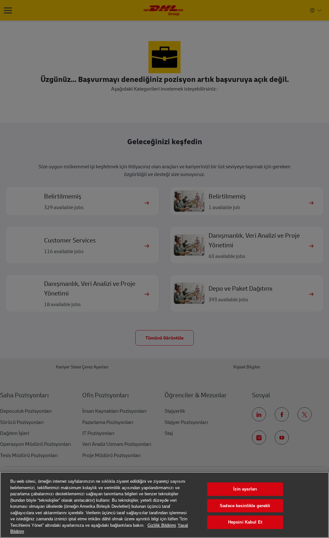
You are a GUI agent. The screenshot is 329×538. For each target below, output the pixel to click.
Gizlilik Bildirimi (161, 525)
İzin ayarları (245, 489)
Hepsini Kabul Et (245, 522)
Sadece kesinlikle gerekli (245, 505)
